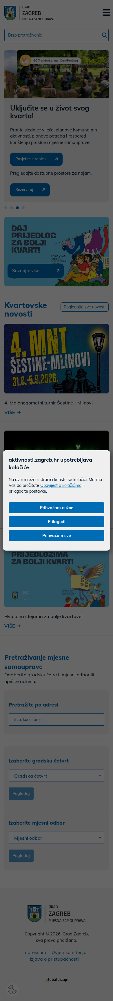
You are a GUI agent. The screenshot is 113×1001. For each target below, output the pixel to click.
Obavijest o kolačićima (60, 485)
